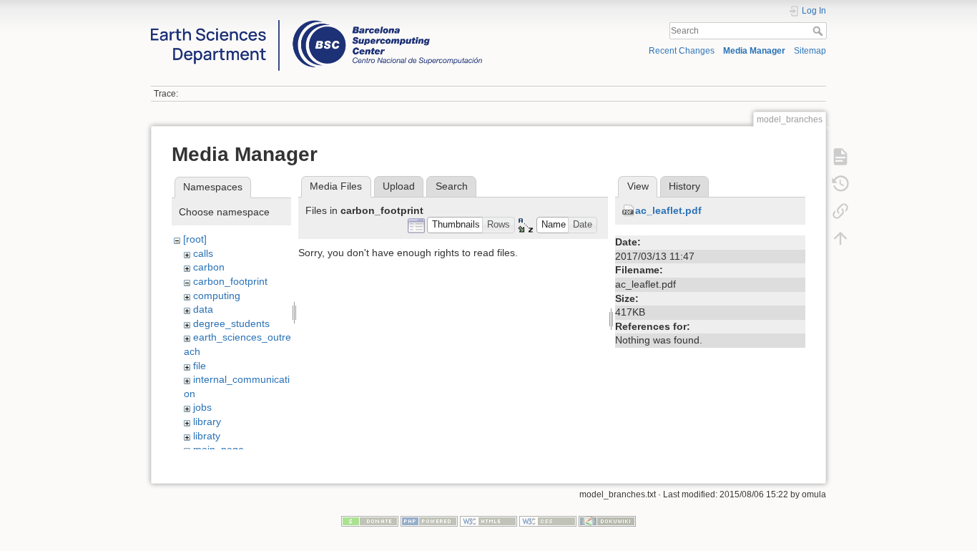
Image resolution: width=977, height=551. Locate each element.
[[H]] (316, 23)
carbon (209, 267)
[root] (195, 239)
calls (203, 253)
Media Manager (754, 51)
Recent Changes (682, 51)
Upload (399, 186)
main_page (218, 449)
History (684, 186)
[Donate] (369, 520)
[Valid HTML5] (488, 520)
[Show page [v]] (840, 156)
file (199, 365)
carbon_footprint (230, 281)
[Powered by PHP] (429, 520)
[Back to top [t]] (840, 237)
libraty (206, 436)
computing (216, 295)
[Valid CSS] (547, 520)
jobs (202, 407)
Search (819, 31)
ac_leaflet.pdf (668, 210)
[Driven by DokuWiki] (607, 520)
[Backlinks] (840, 210)
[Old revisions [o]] (840, 183)
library (207, 421)
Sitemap (810, 51)
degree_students (231, 323)
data (203, 309)
